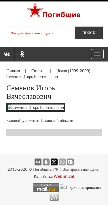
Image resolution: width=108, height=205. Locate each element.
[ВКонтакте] (38, 162)
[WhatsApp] (62, 162)
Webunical (64, 176)
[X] (54, 162)
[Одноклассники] (46, 162)
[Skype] (70, 162)
